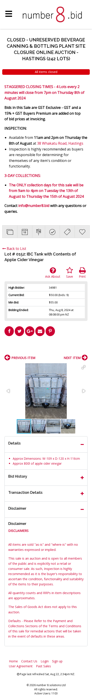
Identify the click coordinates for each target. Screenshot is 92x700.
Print (82, 276)
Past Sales (43, 666)
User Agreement (21, 666)
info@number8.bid (33, 205)
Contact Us (29, 661)
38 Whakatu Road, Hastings (60, 143)
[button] (83, 367)
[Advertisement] (46, 347)
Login (45, 661)
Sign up (57, 661)
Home (13, 661)
